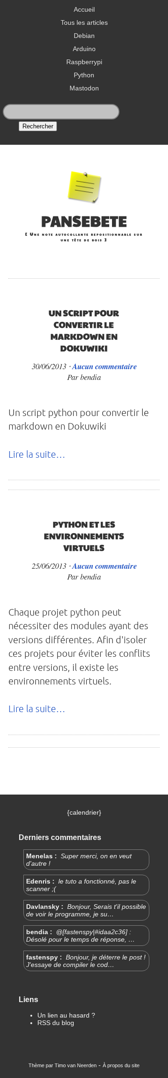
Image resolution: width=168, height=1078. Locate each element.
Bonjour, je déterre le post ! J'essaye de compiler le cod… (86, 960)
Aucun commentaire (104, 366)
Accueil (84, 9)
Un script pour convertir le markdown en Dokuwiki (84, 330)
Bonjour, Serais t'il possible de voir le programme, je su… (86, 910)
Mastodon (84, 88)
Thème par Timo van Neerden (62, 1065)
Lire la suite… (36, 454)
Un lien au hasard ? (66, 1015)
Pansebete (84, 220)
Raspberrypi (84, 62)
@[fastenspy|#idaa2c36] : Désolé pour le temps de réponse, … (80, 935)
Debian (84, 35)
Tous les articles (84, 22)
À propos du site (121, 1065)
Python (84, 75)
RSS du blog (55, 1022)
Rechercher (37, 126)
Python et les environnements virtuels (84, 535)
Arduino (84, 48)
